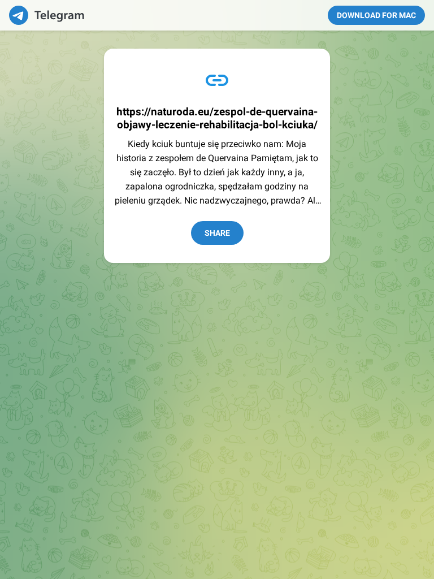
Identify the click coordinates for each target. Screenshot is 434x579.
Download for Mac (376, 15)
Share (217, 232)
